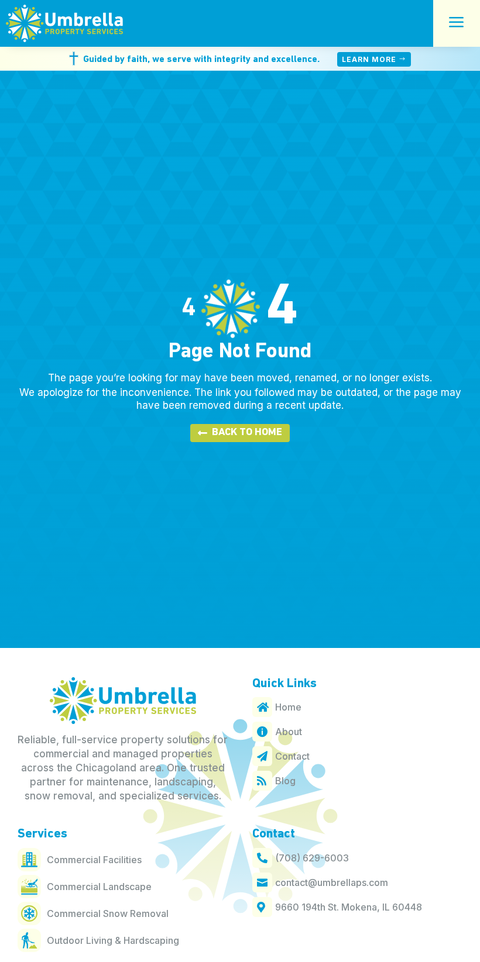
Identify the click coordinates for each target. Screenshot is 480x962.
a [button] (456, 23)
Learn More (369, 59)
